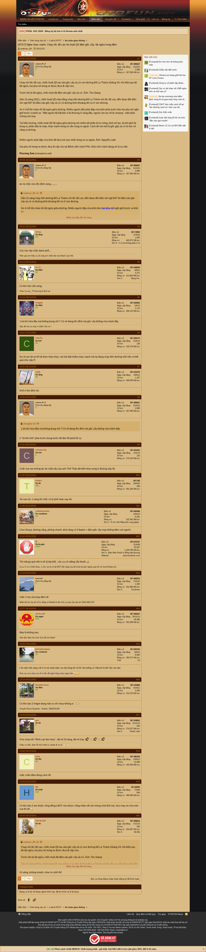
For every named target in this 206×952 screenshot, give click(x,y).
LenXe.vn (53, 19)
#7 (138, 366)
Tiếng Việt (26, 914)
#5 (138, 297)
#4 (138, 262)
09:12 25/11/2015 (27, 262)
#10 (138, 475)
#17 (138, 715)
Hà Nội (137, 832)
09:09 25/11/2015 (27, 160)
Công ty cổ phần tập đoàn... (167, 83)
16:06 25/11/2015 (27, 781)
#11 (138, 505)
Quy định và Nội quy (145, 914)
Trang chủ (68, 19)
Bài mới (82, 19)
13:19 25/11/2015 (27, 679)
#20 (138, 815)
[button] (87, 19)
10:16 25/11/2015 (27, 297)
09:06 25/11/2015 (27, 58)
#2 (138, 160)
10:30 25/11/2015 (27, 397)
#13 (138, 573)
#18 (138, 751)
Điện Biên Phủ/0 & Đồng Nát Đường (124, 553)
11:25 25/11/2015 (27, 444)
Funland (126, 19)
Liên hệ (130, 914)
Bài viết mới (150, 57)
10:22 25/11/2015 (27, 332)
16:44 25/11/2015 (27, 815)
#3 (138, 226)
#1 (138, 58)
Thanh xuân (135, 731)
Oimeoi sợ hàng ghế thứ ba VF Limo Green (167, 76)
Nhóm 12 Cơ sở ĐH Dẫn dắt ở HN (167, 127)
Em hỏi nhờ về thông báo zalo (166, 63)
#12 (138, 536)
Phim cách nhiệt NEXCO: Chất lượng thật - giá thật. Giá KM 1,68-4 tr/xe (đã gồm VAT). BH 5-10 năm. (106, 949)
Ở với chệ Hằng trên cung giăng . (125, 522)
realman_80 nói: (31, 193)
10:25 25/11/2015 (27, 366)
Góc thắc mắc (160, 112)
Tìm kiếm (22, 24)
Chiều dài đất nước (163, 69)
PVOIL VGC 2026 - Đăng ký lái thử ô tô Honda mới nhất (54, 31)
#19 (138, 781)
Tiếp (28, 53)
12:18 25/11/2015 (27, 573)
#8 (138, 397)
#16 (138, 679)
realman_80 (26, 48)
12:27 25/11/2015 (27, 608)
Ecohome (136, 589)
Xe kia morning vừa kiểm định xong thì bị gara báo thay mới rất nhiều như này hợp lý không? (167, 98)
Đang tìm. (135, 278)
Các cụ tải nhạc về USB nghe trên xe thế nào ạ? (168, 90)
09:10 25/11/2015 (27, 226)
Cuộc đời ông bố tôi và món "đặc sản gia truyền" (167, 119)
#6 (138, 332)
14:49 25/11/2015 (27, 715)
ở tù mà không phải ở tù (129, 243)
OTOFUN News (175, 914)
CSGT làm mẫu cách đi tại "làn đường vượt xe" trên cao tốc (166, 106)
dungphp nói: (30, 423)
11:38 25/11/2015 (27, 505)
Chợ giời (140, 19)
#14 (138, 608)
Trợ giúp (162, 914)
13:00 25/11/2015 (27, 644)
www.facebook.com (131, 555)
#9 (138, 444)
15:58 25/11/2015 (27, 751)
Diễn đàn (95, 19)
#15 (138, 644)
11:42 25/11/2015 (27, 536)
